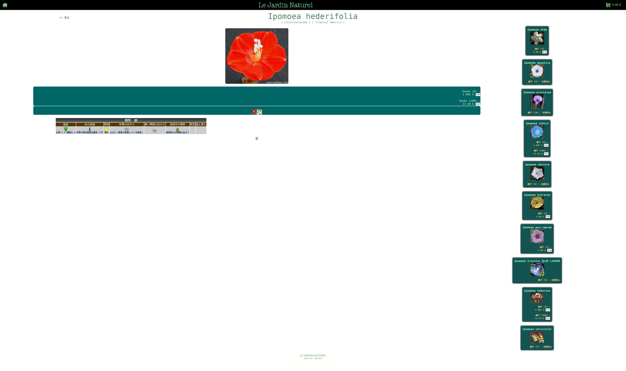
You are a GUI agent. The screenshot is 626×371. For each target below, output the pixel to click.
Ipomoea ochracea (537, 194)
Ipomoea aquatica (537, 62)
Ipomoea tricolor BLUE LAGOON (537, 261)
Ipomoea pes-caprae (537, 227)
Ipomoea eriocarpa (537, 92)
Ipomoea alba (537, 29)
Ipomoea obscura (537, 164)
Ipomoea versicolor (537, 329)
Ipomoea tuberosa (537, 290)
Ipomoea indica (537, 123)
